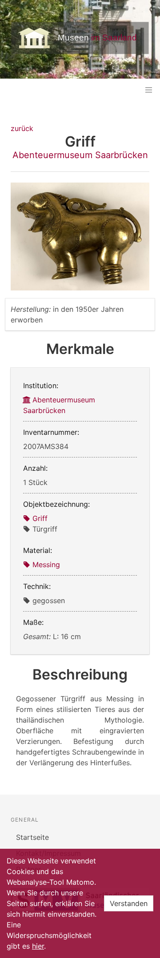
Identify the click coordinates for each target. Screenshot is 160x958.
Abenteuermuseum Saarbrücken (80, 155)
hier (38, 946)
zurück (22, 128)
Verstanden (129, 903)
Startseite (32, 837)
